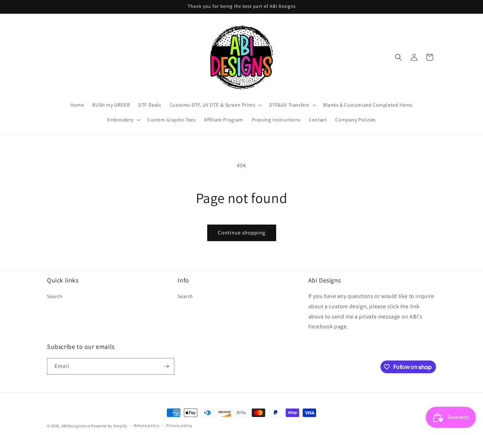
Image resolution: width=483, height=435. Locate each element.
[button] (215, 104)
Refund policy (146, 425)
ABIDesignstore (76, 425)
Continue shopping (242, 232)
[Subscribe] (166, 366)
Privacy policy (179, 425)
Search (55, 296)
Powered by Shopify (109, 425)
